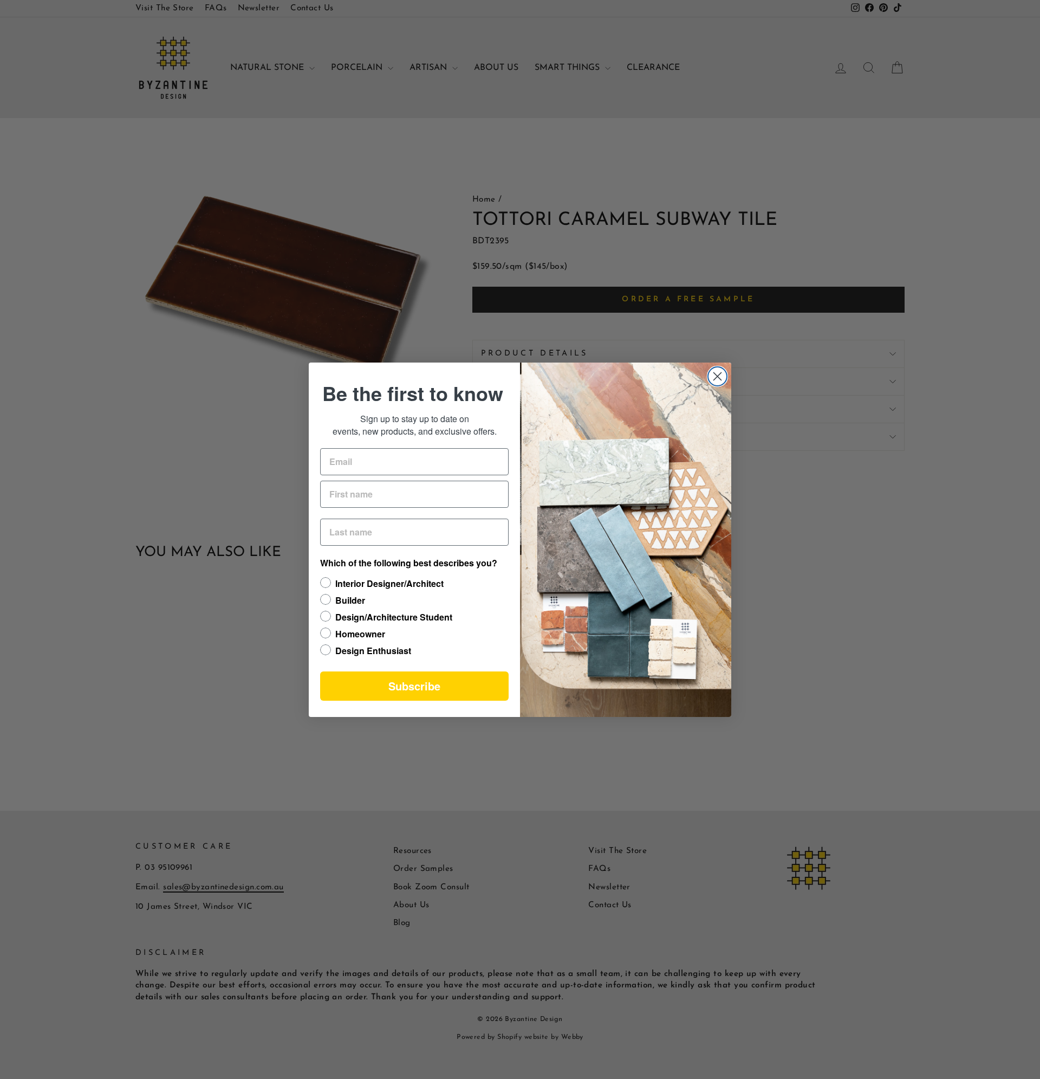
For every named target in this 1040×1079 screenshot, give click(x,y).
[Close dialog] (717, 376)
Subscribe (414, 686)
